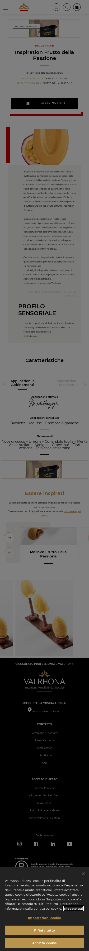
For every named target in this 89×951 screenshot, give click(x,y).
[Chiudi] (83, 874)
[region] (44, 909)
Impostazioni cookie (44, 918)
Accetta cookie (44, 943)
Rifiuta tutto (44, 930)
